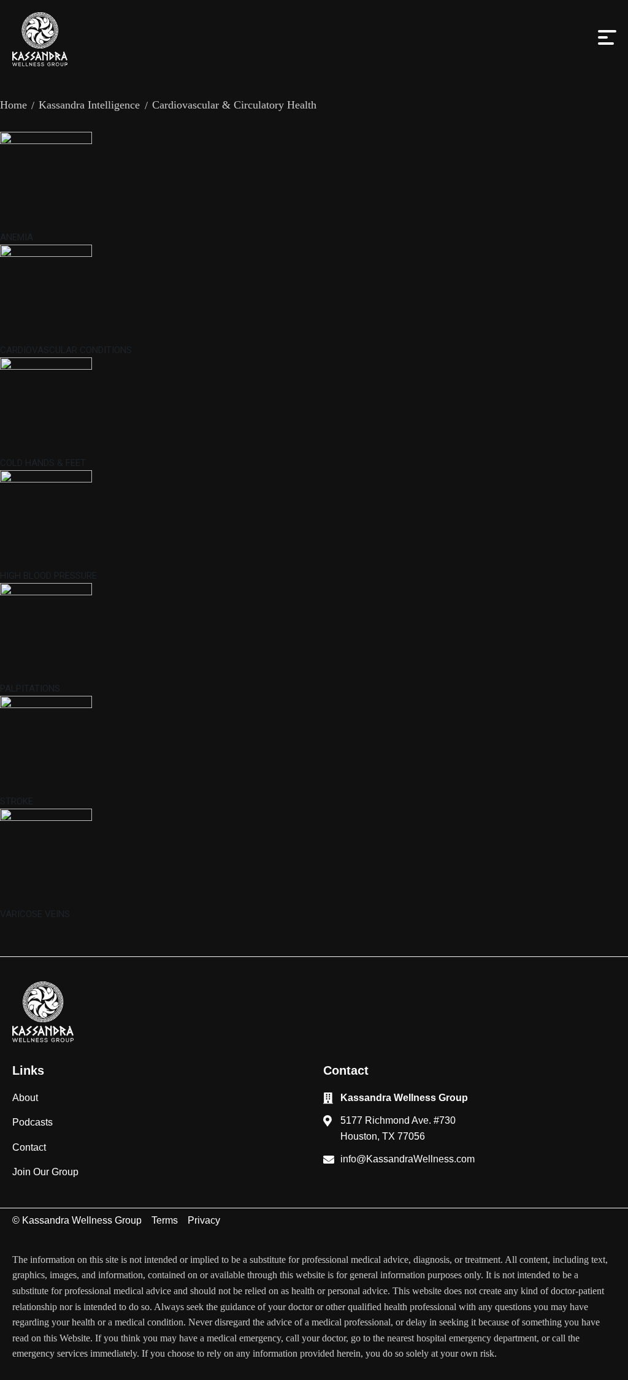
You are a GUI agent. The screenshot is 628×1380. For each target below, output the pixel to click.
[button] (607, 42)
